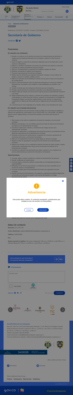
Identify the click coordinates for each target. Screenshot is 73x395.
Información (43, 210)
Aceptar (28, 210)
